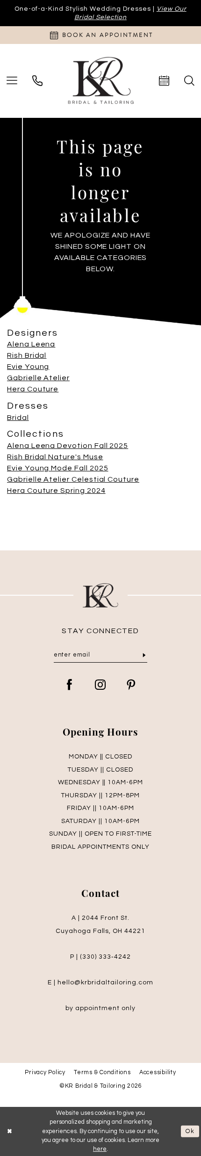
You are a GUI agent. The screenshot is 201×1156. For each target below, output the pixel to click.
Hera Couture (32, 389)
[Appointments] (164, 81)
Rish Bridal (26, 355)
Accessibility (157, 1072)
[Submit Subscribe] (144, 656)
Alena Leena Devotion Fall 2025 (67, 445)
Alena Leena (31, 344)
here (100, 1149)
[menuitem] (37, 81)
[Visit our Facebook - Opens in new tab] (70, 685)
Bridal (18, 417)
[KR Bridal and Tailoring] (100, 81)
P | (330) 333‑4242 (100, 957)
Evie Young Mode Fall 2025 (57, 468)
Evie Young (28, 366)
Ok (190, 1131)
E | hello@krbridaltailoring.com (100, 982)
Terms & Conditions (102, 1072)
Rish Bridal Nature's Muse (55, 457)
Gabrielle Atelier (38, 378)
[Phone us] (37, 81)
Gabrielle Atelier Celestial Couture (73, 479)
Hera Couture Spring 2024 (56, 490)
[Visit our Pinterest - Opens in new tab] (131, 685)
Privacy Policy (45, 1072)
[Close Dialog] (9, 1132)
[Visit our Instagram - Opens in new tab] (100, 685)
